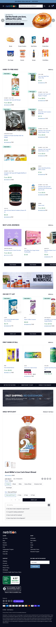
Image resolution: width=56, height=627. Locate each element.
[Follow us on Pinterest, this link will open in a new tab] (9, 601)
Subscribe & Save (34, 549)
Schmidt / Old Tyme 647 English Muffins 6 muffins (15, 173)
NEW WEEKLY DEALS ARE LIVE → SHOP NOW (26, 1)
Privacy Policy (5, 612)
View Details (13, 264)
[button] (49, 6)
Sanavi (39, 166)
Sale (31, 547)
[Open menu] (3, 6)
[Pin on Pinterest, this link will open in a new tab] (45, 479)
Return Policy (6, 567)
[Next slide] (53, 20)
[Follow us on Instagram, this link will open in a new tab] (6, 601)
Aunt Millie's (8, 478)
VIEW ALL (51, 69)
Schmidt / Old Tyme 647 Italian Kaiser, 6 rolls (44, 150)
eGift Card (5, 551)
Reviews (5, 545)
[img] (7, 464)
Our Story (5, 538)
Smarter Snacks (8, 248)
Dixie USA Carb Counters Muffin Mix (44, 112)
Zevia (25, 365)
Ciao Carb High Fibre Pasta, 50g (43, 77)
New (31, 542)
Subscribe (35, 566)
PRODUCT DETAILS (48, 412)
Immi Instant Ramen (9, 367)
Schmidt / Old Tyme (9, 98)
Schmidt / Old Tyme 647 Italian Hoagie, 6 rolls (44, 131)
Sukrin (39, 203)
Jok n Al (6, 208)
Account (5, 563)
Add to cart (13, 333)
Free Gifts (5, 554)
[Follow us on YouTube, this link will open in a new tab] (11, 601)
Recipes (5, 542)
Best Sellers (33, 540)
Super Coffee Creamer (30, 319)
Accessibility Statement (21, 612)
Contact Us (5, 565)
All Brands (32, 538)
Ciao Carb (40, 74)
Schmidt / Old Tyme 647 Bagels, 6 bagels (44, 94)
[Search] (44, 6)
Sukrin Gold (41, 205)
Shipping (5, 561)
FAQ (4, 547)
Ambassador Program (8, 549)
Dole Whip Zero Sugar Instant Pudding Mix (31, 251)
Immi (5, 365)
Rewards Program (34, 551)
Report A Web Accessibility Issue (13, 592)
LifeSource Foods (8, 133)
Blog (4, 540)
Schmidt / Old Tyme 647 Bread (12, 100)
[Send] (49, 505)
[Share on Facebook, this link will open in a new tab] (42, 479)
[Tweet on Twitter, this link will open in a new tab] (48, 479)
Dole (25, 248)
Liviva (5, 317)
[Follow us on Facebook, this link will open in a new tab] (4, 601)
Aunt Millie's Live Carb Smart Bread (20, 472)
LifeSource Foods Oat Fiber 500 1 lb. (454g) (13, 136)
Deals (31, 545)
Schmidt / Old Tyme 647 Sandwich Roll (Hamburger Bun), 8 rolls (45, 188)
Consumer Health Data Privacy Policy (12, 572)
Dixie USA (40, 110)
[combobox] (31, 6)
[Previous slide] (2, 20)
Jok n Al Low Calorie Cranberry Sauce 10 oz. (15, 211)
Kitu (25, 317)
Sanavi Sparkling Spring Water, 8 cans (44, 168)
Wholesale (5, 570)
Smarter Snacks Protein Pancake (12, 250)
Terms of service (12, 612)
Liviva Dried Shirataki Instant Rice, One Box (11, 320)
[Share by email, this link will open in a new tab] (50, 479)
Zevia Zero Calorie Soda (30, 367)
